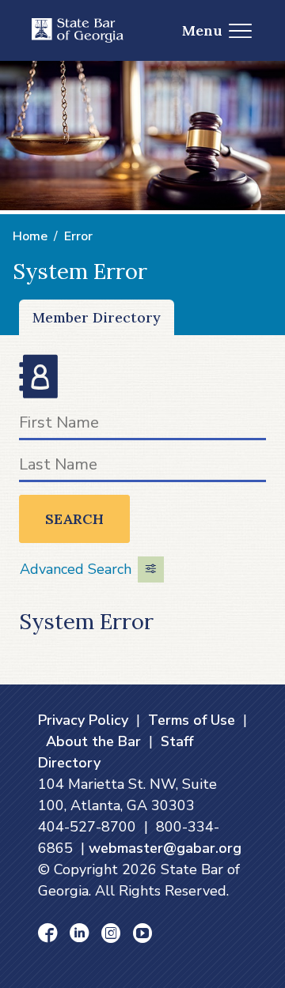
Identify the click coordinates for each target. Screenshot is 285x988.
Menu (202, 30)
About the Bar (93, 741)
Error (78, 236)
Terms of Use (191, 720)
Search (74, 519)
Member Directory (96, 317)
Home (30, 236)
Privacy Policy (83, 720)
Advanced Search (75, 569)
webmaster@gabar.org (165, 848)
